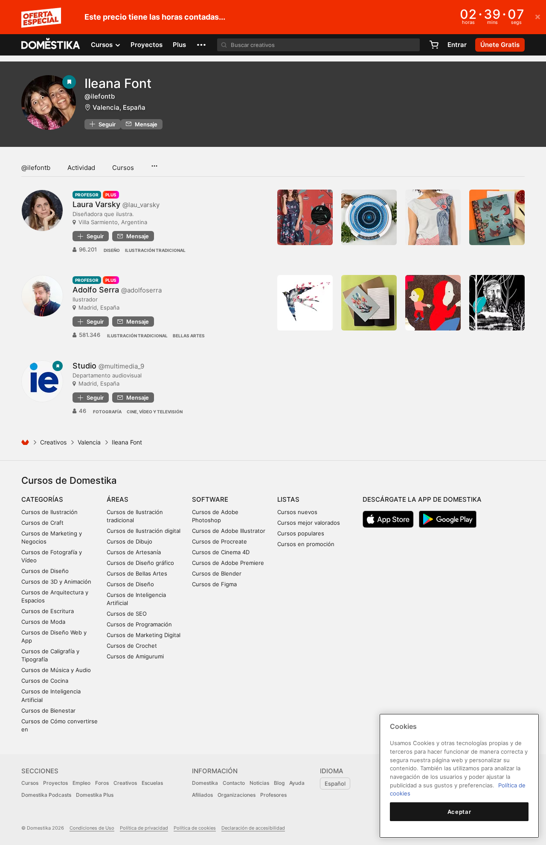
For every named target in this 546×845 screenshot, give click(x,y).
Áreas (117, 499)
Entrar (457, 45)
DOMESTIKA (51, 45)
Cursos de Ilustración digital (143, 530)
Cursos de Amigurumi (135, 656)
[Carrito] (434, 45)
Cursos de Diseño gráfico (140, 562)
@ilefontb (35, 168)
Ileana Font (117, 83)
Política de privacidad (144, 828)
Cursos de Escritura (47, 611)
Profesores (273, 795)
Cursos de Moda (43, 621)
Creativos (53, 442)
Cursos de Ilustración (49, 512)
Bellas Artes (189, 335)
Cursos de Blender (216, 573)
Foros (102, 783)
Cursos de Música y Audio (56, 670)
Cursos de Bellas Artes (137, 573)
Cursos (123, 168)
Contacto (234, 783)
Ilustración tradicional (155, 250)
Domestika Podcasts (46, 795)
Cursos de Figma (214, 584)
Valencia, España (119, 107)
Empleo (81, 783)
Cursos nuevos (297, 512)
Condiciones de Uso (92, 828)
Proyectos (147, 45)
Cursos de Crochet (132, 645)
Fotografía (107, 411)
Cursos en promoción (305, 544)
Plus (179, 45)
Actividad (81, 168)
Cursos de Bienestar (48, 710)
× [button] (537, 16)
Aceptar (459, 811)
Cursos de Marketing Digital (143, 635)
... (154, 163)
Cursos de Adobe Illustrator (228, 530)
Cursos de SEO (127, 613)
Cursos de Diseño (45, 570)
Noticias (259, 783)
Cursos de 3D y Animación (56, 581)
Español (335, 783)
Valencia (89, 442)
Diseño (112, 250)
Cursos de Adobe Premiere (228, 562)
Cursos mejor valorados (308, 522)
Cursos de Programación (139, 624)
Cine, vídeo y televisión (155, 411)
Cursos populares (300, 533)
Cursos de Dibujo (129, 541)
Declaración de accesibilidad (253, 828)
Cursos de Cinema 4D (221, 552)
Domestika (205, 783)
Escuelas (152, 783)
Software (210, 499)
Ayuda (297, 783)
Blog (279, 783)
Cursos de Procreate (219, 541)
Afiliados (202, 795)
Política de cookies (195, 828)
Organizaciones (237, 795)
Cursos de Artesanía (134, 552)
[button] (201, 45)
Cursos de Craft (42, 522)
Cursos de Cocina (44, 680)
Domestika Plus (94, 795)
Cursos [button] (102, 45)
